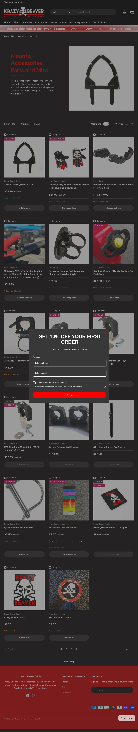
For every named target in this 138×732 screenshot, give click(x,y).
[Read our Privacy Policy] (104, 387)
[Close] (106, 332)
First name (37, 357)
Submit (70, 395)
